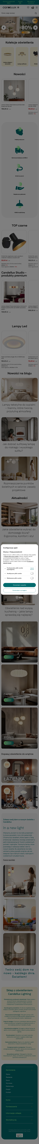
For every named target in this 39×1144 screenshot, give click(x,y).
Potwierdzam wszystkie (19, 585)
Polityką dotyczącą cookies (11, 556)
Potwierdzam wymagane (20, 590)
